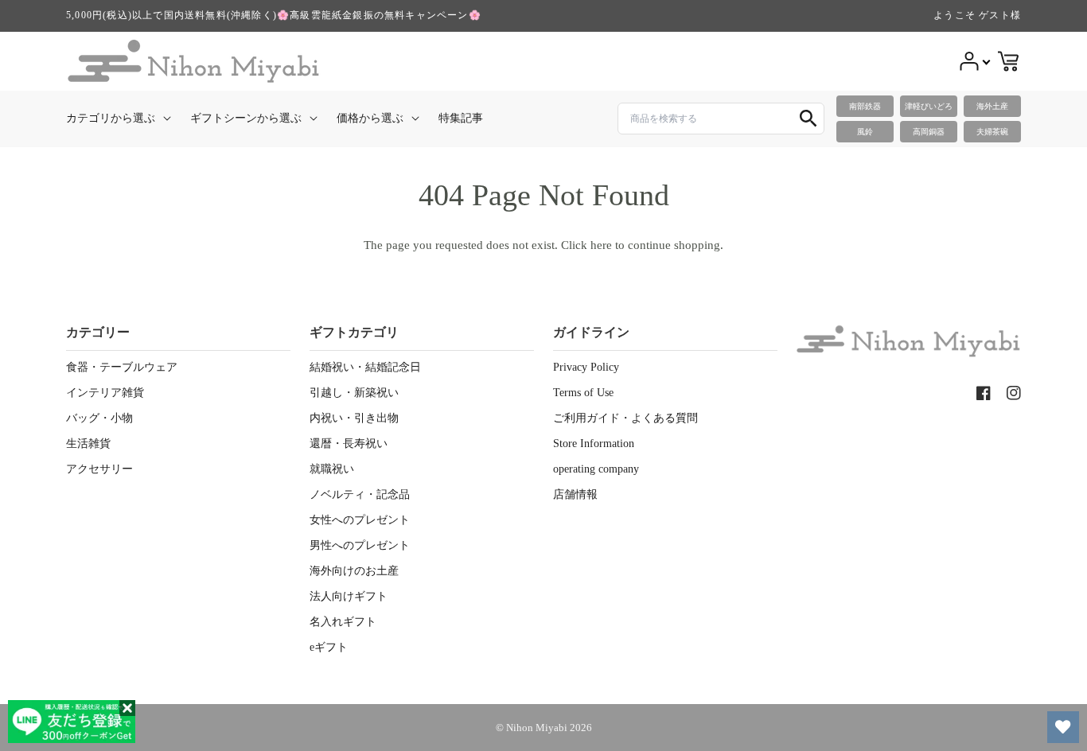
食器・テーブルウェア (121, 367)
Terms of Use (583, 393)
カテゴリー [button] (98, 332)
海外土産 (992, 106)
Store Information (593, 443)
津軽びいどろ (929, 106)
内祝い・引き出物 (354, 418)
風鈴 (865, 131)
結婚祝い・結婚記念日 (365, 367)
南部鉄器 (865, 106)
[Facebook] (983, 393)
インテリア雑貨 (105, 393)
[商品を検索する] (808, 118)
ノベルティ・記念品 (360, 494)
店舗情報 (575, 494)
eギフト (329, 647)
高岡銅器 (929, 131)
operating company (596, 469)
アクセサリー (99, 469)
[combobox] (721, 118)
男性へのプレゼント (360, 545)
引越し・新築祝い (354, 393)
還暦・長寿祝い (349, 443)
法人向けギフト (349, 596)
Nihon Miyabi (536, 727)
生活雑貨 (88, 443)
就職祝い (332, 469)
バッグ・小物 (99, 418)
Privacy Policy (586, 367)
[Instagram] (1014, 393)
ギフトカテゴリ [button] (354, 332)
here (601, 245)
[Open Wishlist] (1063, 727)
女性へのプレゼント (360, 520)
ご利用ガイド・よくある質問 (625, 418)
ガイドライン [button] (591, 332)
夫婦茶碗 (992, 131)
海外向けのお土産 (354, 571)
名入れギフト (343, 622)
